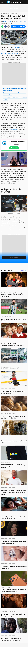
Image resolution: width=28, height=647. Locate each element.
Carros (17, 13)
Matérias (7, 13)
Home (2, 13)
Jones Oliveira (22, 21)
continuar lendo (14, 257)
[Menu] (2, 2)
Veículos (12, 13)
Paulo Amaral (7, 21)
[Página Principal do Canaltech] (14, 3)
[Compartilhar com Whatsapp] (2, 26)
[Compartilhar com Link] (8, 26)
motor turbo (14, 129)
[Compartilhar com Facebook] (5, 26)
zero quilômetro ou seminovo (10, 53)
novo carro (15, 47)
